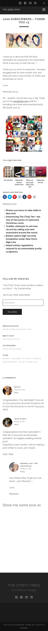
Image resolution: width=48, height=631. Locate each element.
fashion (37, 359)
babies (6, 359)
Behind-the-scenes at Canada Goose (19, 182)
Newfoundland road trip (17, 329)
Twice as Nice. (20, 419)
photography (10, 362)
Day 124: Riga (8, 180)
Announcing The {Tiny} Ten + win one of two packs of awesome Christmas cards (23, 219)
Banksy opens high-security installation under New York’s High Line (21, 239)
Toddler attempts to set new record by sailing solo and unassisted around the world (22, 229)
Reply (16, 393)
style (22, 362)
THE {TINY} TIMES (24, 585)
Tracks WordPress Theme (17, 625)
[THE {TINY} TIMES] (11, 10)
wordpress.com (21, 101)
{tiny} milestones (12, 349)
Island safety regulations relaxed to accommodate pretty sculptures (24, 248)
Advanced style (11, 339)
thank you (32, 362)
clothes (26, 359)
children (16, 359)
